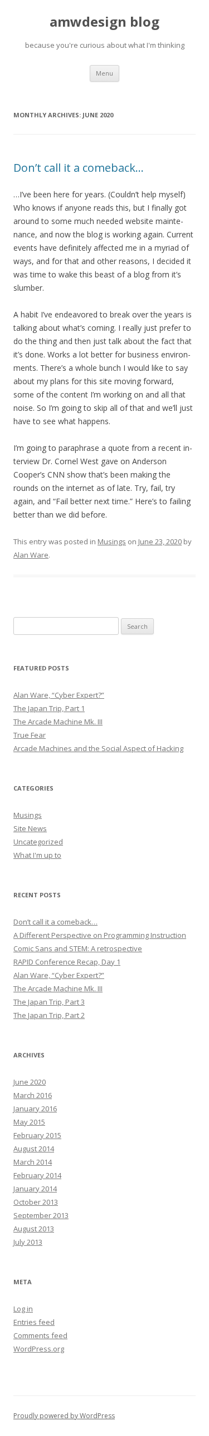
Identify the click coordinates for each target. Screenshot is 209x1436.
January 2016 (35, 1109)
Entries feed (34, 1322)
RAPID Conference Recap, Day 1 (66, 962)
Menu (104, 73)
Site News (30, 828)
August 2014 (33, 1149)
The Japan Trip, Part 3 (49, 1002)
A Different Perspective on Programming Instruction (99, 935)
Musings (112, 541)
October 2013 (35, 1202)
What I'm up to (37, 855)
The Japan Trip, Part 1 (49, 708)
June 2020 (29, 1082)
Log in (23, 1309)
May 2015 (29, 1122)
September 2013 (41, 1215)
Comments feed (40, 1335)
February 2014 (37, 1175)
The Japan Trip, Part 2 (49, 1015)
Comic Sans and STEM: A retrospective (77, 948)
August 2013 (33, 1229)
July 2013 (27, 1242)
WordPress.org (38, 1349)
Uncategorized (38, 842)
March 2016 (32, 1095)
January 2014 (35, 1189)
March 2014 (32, 1162)
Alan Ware (30, 555)
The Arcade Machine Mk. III (58, 722)
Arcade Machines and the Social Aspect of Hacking (98, 748)
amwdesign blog (104, 22)
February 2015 (37, 1135)
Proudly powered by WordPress (64, 1415)
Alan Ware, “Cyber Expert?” (58, 695)
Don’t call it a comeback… (78, 167)
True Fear (29, 735)
